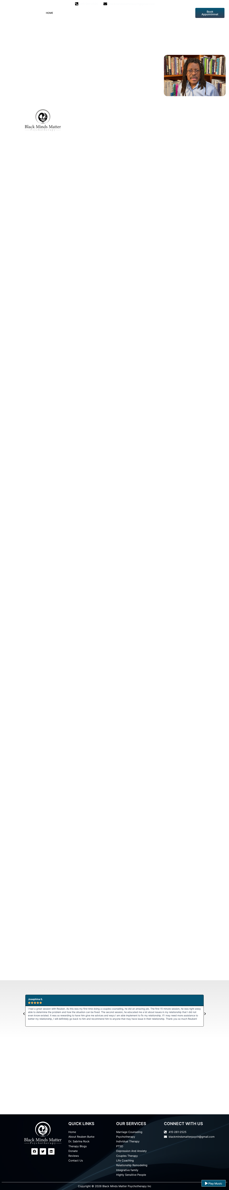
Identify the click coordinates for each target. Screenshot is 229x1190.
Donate (150, 12)
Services (84, 12)
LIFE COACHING (108, 12)
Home (49, 12)
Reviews (165, 12)
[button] (24, 1013)
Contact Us (183, 12)
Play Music (215, 1183)
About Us (64, 12)
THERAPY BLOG (131, 12)
